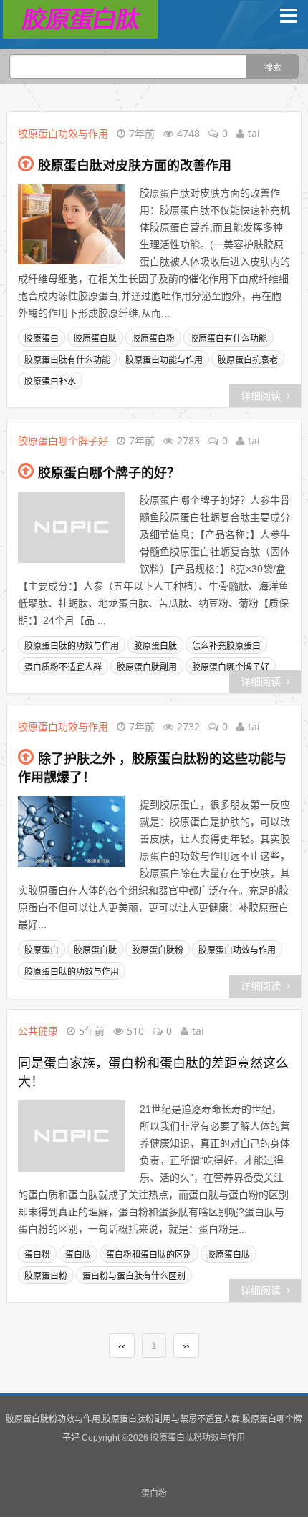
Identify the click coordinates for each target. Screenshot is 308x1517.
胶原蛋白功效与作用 (63, 133)
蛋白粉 (37, 1255)
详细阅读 (261, 396)
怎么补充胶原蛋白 (226, 646)
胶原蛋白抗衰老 (248, 360)
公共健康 (38, 1031)
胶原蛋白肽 (95, 339)
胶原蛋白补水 (50, 382)
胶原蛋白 (41, 339)
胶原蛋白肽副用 (147, 667)
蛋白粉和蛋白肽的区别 (149, 1255)
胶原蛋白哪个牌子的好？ (109, 473)
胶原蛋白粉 (153, 339)
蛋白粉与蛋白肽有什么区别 (134, 1276)
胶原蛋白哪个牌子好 (63, 440)
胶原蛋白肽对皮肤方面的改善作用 (134, 166)
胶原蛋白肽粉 (157, 950)
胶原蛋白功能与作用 (164, 360)
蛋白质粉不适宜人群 (63, 667)
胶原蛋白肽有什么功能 (67, 360)
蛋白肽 (78, 1255)
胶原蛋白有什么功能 (228, 339)
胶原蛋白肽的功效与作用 (71, 646)
